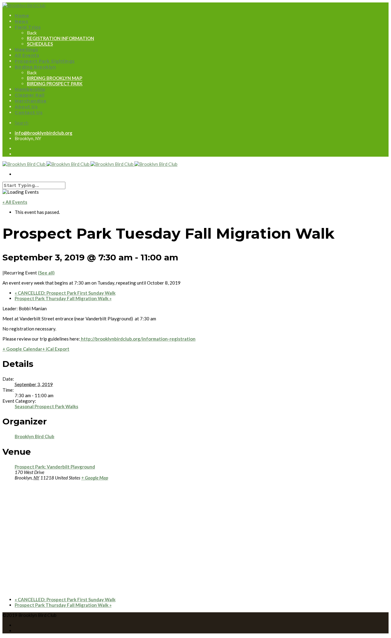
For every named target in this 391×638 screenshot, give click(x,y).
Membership (30, 89)
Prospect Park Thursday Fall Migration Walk (63, 298)
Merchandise (31, 101)
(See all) (46, 272)
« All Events (14, 202)
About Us (26, 107)
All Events (27, 55)
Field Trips (28, 27)
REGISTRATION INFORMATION (60, 38)
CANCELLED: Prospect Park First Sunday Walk (65, 293)
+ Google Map (94, 477)
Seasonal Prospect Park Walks (46, 406)
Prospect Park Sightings (45, 61)
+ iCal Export (55, 349)
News (21, 21)
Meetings (26, 49)
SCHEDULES (40, 44)
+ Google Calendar (22, 349)
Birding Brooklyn (35, 67)
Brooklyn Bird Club (34, 436)
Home (22, 15)
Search (21, 122)
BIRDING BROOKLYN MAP (54, 78)
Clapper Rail (29, 95)
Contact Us (28, 112)
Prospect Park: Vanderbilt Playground (55, 466)
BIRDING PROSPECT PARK (54, 83)
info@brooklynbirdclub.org (43, 133)
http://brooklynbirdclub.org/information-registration (138, 338)
